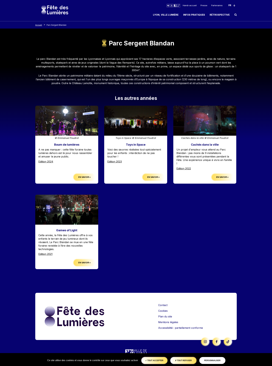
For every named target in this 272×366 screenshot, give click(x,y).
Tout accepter (155, 360)
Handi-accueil (190, 5)
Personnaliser (212, 360)
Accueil (38, 25)
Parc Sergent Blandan (56, 25)
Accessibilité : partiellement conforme (180, 327)
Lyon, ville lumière (165, 14)
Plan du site (165, 316)
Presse (204, 5)
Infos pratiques (194, 14)
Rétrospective (220, 14)
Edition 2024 (45, 161)
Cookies (163, 310)
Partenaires (217, 5)
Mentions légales (168, 322)
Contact (162, 305)
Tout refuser (184, 360)
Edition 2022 (183, 168)
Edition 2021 (45, 254)
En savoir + (84, 177)
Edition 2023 (114, 161)
